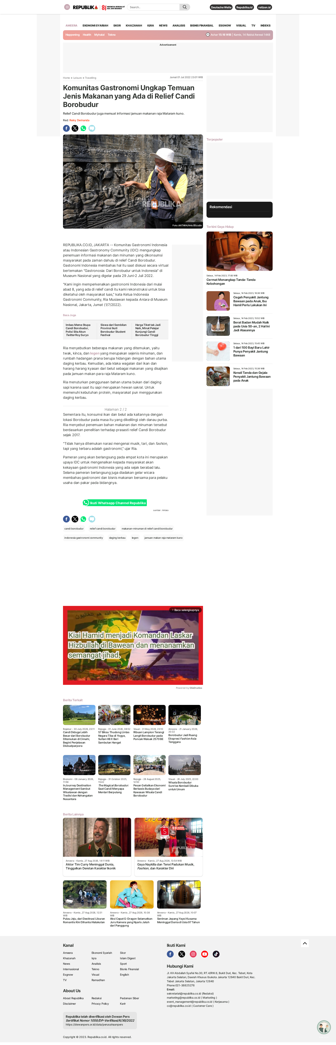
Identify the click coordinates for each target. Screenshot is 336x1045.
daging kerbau (117, 537)
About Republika (73, 998)
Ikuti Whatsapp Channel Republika (118, 503)
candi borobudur (74, 528)
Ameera (68, 952)
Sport (123, 963)
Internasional (71, 969)
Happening (73, 34)
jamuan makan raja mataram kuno (163, 537)
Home (66, 77)
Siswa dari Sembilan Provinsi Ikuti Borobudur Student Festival (114, 330)
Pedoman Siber (129, 998)
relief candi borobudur (103, 528)
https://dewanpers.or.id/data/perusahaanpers (94, 1024)
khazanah (134, 25)
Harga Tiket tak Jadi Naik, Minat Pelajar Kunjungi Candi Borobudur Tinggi (148, 330)
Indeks (265, 25)
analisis (178, 25)
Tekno (112, 34)
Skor (123, 952)
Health (87, 34)
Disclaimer (69, 1003)
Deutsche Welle (221, 7)
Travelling (90, 77)
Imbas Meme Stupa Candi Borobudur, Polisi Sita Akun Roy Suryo (78, 330)
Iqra (94, 958)
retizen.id (264, 7)
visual (241, 25)
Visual (95, 974)
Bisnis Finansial (202, 25)
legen (94, 353)
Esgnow (68, 974)
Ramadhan (98, 980)
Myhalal (99, 34)
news (163, 25)
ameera (71, 25)
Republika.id (244, 7)
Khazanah (69, 958)
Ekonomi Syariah (95, 25)
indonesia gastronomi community (83, 537)
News (66, 963)
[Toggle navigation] (67, 7)
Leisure (77, 77)
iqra (150, 25)
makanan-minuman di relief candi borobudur (147, 528)
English (124, 974)
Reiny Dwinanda (79, 120)
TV (253, 25)
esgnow (225, 25)
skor (117, 25)
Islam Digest (127, 958)
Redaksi (97, 998)
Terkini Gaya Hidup (220, 227)
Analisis (96, 963)
